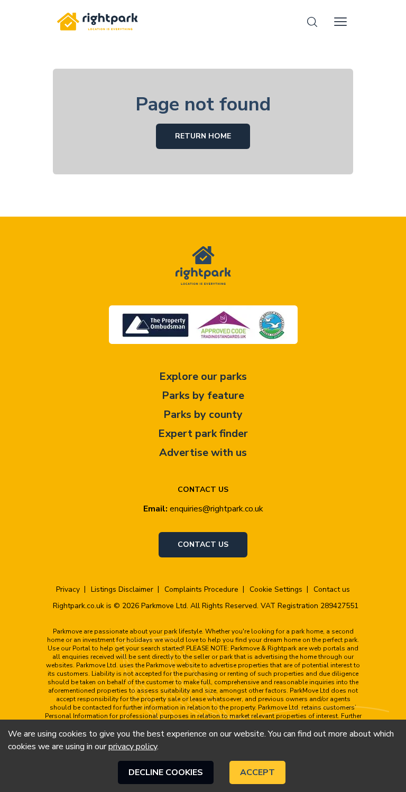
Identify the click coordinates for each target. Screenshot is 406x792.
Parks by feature (203, 395)
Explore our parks (203, 376)
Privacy (68, 589)
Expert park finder (203, 433)
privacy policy (132, 746)
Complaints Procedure (201, 589)
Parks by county (203, 414)
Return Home (203, 136)
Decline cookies (165, 772)
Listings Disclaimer (122, 589)
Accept (257, 772)
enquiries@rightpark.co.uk (216, 509)
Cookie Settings (276, 589)
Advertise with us (203, 452)
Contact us (203, 544)
